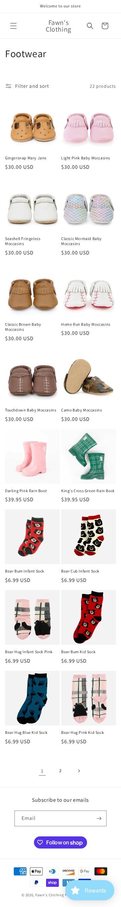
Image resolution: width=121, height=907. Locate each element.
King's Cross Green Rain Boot (88, 490)
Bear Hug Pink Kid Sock (82, 732)
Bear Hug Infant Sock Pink (29, 651)
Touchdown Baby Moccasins (30, 409)
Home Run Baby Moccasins (86, 324)
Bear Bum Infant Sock (24, 571)
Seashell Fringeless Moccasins (22, 241)
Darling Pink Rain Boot (26, 490)
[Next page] (78, 770)
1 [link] (42, 770)
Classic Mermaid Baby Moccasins (81, 241)
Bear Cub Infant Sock (80, 571)
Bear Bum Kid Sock (78, 651)
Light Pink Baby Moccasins (85, 157)
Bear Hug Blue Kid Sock (26, 732)
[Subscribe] (98, 818)
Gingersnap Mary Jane (26, 157)
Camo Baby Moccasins (81, 409)
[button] (13, 25)
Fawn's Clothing (49, 895)
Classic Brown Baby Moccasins (23, 327)
